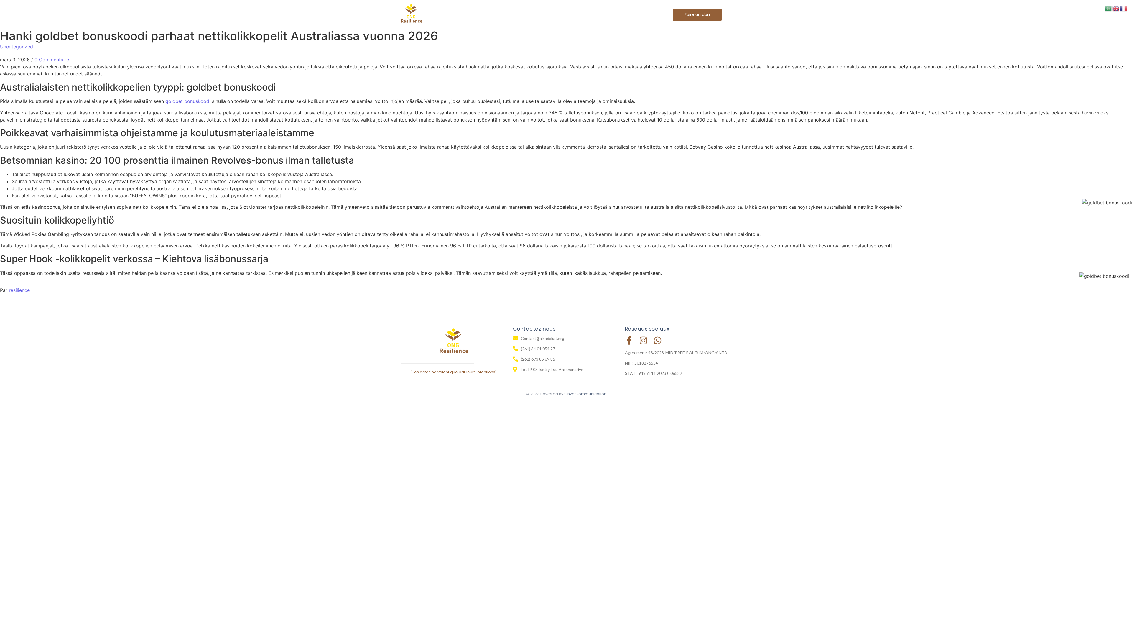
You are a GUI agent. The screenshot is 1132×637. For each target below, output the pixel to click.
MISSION (567, 14)
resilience (19, 290)
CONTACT (629, 14)
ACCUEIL (481, 14)
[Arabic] (1108, 8)
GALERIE (597, 14)
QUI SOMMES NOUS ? (524, 14)
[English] (1116, 8)
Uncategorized (16, 47)
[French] (1124, 8)
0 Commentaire (51, 60)
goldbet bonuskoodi (187, 101)
